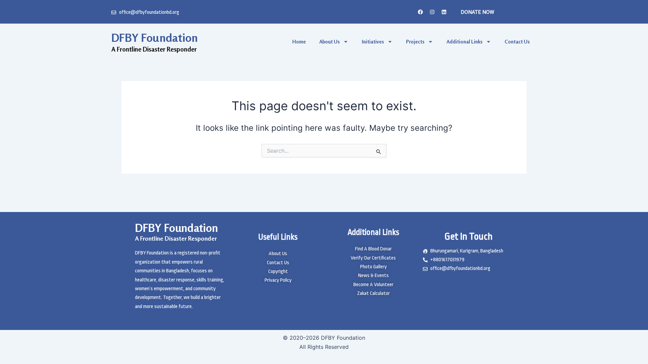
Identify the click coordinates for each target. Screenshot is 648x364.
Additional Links (465, 41)
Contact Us (517, 41)
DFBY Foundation (154, 37)
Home (299, 41)
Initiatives (373, 41)
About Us (329, 41)
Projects (415, 41)
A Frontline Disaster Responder (176, 238)
